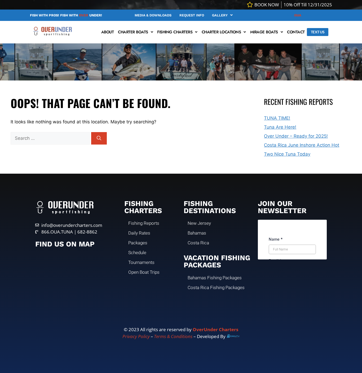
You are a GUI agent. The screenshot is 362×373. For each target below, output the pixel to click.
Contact (296, 32)
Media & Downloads (153, 15)
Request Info (191, 15)
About (107, 32)
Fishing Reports (143, 223)
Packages (137, 242)
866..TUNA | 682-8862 (309, 15)
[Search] (99, 138)
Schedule (137, 252)
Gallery (220, 15)
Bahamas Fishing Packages (215, 277)
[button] (222, 15)
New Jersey (199, 223)
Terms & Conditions (173, 336)
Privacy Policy (136, 336)
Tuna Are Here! (280, 127)
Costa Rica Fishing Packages (216, 287)
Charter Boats (133, 32)
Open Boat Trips (144, 272)
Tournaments (141, 262)
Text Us (318, 32)
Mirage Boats (264, 32)
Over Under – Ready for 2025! (296, 136)
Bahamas (197, 233)
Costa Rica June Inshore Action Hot (301, 145)
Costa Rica (198, 242)
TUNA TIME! (277, 118)
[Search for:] (51, 138)
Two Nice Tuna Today (287, 154)
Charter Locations (221, 32)
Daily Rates (139, 233)
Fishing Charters (174, 32)
